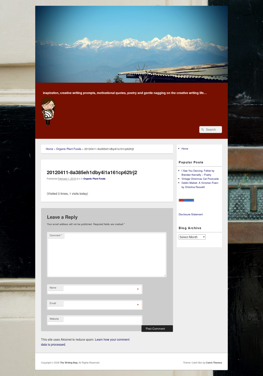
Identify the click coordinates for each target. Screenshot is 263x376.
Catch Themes (214, 362)
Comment (56, 235)
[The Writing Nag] (131, 81)
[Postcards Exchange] (186, 200)
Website (54, 318)
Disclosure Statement (191, 214)
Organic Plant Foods (68, 149)
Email (53, 303)
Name (53, 287)
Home (49, 149)
